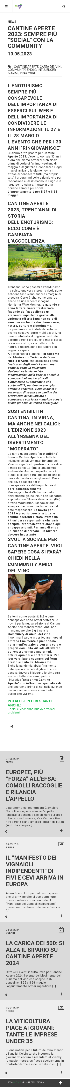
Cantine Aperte (26, 66)
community (16, 70)
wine (32, 73)
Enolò (31, 70)
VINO (23, 73)
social (13, 73)
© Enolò (17, 1082)
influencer (47, 70)
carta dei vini (50, 66)
